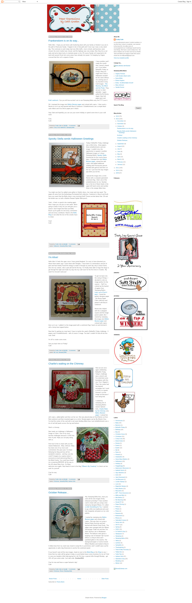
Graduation (118, 457)
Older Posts (105, 578)
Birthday (117, 429)
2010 (117, 170)
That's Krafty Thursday (122, 549)
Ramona (118, 513)
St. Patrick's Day (120, 531)
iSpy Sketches (119, 472)
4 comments (72, 125)
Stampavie (118, 534)
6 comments (72, 479)
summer (117, 543)
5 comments (72, 244)
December (120, 121)
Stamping (118, 536)
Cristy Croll (57, 127)
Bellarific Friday (120, 427)
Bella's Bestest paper (74, 104)
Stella (69, 246)
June (119, 151)
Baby (117, 423)
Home (79, 578)
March (119, 159)
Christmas (56, 481)
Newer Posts (53, 578)
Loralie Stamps (120, 481)
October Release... (58, 492)
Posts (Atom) (60, 582)
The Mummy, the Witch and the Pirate (102, 86)
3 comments (72, 350)
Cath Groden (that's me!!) (122, 76)
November (120, 123)
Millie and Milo (119, 495)
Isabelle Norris (119, 470)
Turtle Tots (118, 554)
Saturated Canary (120, 520)
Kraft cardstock (53, 100)
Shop (99, 552)
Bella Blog (90, 552)
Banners (118, 425)
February (120, 162)
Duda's (117, 445)
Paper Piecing (119, 504)
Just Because (119, 479)
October (119, 126)
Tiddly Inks (118, 552)
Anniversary (119, 420)
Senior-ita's (118, 522)
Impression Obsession (122, 468)
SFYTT (117, 525)
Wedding (118, 561)
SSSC (117, 529)
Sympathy (118, 545)
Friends (117, 454)
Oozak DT (118, 502)
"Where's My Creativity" (89, 466)
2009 (117, 173)
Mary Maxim (119, 488)
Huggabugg (119, 466)
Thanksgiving (119, 547)
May (118, 154)
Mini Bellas (118, 497)
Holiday (117, 463)
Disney (117, 443)
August (119, 146)
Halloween (63, 127)
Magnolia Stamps (120, 486)
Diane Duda (119, 441)
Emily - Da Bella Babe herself (124, 83)
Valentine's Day (120, 558)
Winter (117, 563)
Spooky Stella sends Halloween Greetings (71, 138)
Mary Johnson (119, 85)
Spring (117, 527)
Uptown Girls (71, 481)
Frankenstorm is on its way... (63, 40)
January (120, 164)
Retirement (118, 515)
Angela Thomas (120, 73)
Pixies (117, 511)
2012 (117, 119)
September (120, 144)
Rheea (61, 571)
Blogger (104, 597)
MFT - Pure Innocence (122, 493)
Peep (117, 506)
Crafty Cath (58, 125)
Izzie (116, 475)
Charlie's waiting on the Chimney (66, 363)
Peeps (117, 509)
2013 (117, 116)
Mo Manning (119, 500)
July (118, 149)
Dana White (119, 78)
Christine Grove (120, 434)
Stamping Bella (70, 127)
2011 (117, 168)
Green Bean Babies (121, 459)
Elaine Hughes (119, 80)
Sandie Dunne (119, 87)
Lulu (57, 352)
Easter (117, 448)
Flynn (117, 452)
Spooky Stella (101, 155)
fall (54, 352)
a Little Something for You (93, 507)
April (118, 157)
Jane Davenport (120, 477)
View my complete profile (121, 58)
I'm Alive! (53, 257)
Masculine (118, 491)
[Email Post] (78, 125)
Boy (116, 432)
